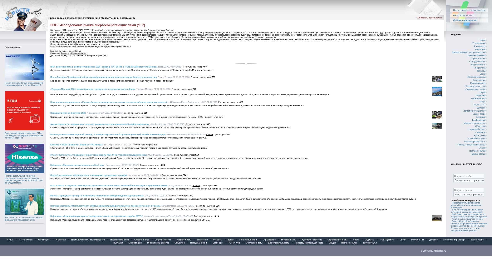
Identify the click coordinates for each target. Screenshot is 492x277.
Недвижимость (478, 64)
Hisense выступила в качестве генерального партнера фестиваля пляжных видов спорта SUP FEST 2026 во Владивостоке (24, 179)
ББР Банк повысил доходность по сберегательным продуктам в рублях (469, 215)
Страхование (479, 80)
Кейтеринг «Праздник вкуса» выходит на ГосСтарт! (77, 165)
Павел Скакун (74, 51)
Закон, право (479, 114)
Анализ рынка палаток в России (467, 219)
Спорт (482, 101)
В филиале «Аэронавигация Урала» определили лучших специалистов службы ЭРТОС (96, 216)
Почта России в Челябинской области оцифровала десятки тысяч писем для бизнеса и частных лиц (103, 77)
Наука (482, 92)
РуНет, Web (479, 135)
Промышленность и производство (468, 52)
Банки (482, 74)
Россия (185, 67)
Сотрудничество (477, 61)
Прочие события (477, 151)
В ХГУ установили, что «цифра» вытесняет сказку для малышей (467, 211)
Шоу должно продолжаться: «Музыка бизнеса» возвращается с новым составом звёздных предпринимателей (109, 102)
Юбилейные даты (476, 138)
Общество (480, 126)
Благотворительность (474, 141)
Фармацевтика (478, 98)
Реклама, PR (479, 104)
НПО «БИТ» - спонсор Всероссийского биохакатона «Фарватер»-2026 (24, 218)
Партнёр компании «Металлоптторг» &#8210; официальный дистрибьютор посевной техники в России (105, 206)
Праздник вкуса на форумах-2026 (68, 113)
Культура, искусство (475, 86)
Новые (482, 40)
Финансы (481, 71)
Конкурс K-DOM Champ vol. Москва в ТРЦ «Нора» (76, 145)
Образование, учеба (475, 89)
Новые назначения (476, 55)
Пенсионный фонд (476, 77)
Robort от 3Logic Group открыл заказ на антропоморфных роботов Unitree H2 (24, 84)
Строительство (478, 58)
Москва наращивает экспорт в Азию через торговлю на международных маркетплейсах (97, 195)
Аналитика (480, 49)
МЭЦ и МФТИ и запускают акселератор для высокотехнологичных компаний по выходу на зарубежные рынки (109, 185)
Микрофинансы (477, 83)
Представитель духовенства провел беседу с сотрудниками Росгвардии (466, 205)
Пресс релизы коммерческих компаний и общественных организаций (91, 18)
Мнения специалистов (474, 123)
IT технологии (478, 43)
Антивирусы (479, 46)
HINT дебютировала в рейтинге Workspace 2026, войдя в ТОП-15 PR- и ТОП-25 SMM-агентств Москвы (103, 67)
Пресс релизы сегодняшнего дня (469, 10)
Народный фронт (477, 129)
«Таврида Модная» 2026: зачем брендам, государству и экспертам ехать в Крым (92, 89)
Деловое (481, 108)
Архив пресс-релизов (463, 15)
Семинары (480, 132)
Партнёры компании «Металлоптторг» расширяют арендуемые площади (88, 175)
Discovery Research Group (74, 53)
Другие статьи (478, 154)
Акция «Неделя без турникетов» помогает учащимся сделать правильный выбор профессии (99, 124)
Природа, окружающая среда (471, 145)
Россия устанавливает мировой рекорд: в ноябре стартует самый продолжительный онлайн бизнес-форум (107, 134)
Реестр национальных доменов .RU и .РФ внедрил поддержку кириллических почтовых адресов (24, 135)
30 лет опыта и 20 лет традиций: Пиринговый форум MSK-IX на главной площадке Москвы (98, 155)
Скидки (482, 148)
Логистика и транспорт (474, 111)
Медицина (480, 95)
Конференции (478, 120)
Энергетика (479, 68)
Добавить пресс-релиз (430, 18)
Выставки (480, 117)
